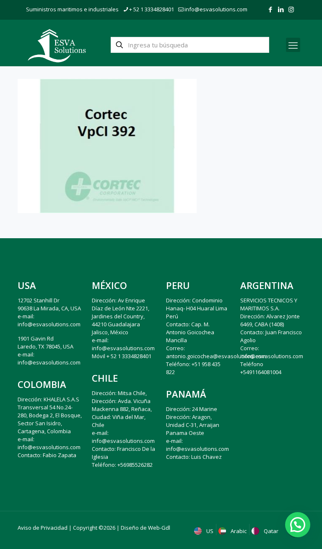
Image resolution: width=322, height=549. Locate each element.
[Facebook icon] (270, 9)
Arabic (238, 531)
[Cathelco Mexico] (57, 45)
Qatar (270, 531)
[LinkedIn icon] (281, 9)
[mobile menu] (293, 45)
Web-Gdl (159, 527)
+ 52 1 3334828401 (151, 9)
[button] (297, 524)
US (209, 531)
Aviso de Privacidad (43, 527)
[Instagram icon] (291, 9)
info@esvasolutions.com (215, 9)
